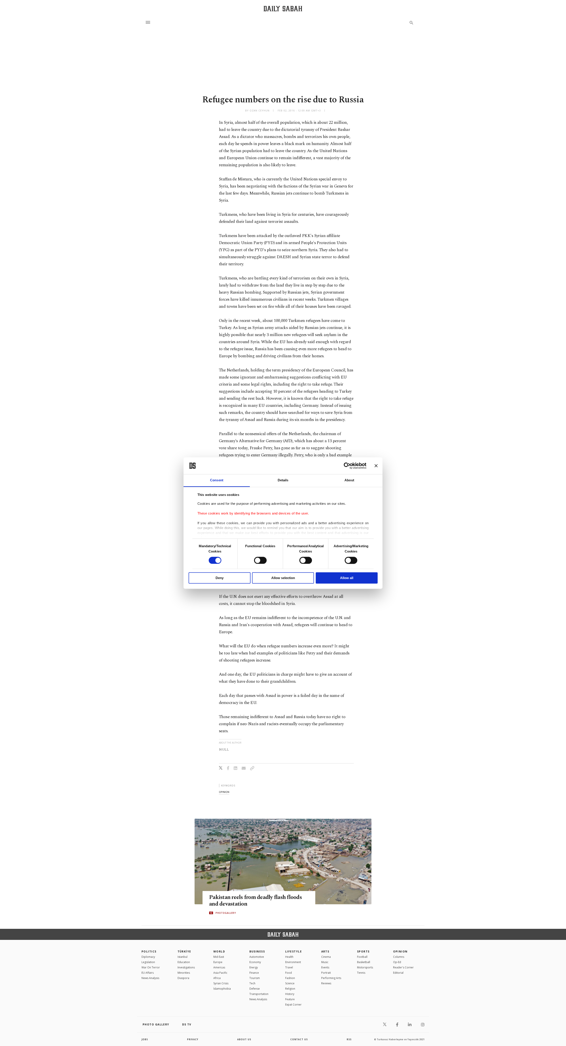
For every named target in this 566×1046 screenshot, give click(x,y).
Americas (219, 967)
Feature (290, 999)
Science (289, 983)
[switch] (260, 560)
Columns (398, 957)
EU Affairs (148, 973)
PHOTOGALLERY (226, 912)
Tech (252, 983)
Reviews (326, 983)
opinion (224, 792)
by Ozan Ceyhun (257, 110)
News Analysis (150, 978)
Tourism (254, 978)
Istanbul (182, 957)
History (289, 994)
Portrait (326, 973)
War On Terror (151, 967)
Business (257, 951)
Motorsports (365, 967)
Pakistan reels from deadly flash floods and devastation (255, 900)
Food (288, 973)
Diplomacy (148, 957)
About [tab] (349, 480)
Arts (325, 951)
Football (362, 957)
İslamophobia (222, 989)
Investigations (186, 967)
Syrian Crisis (220, 983)
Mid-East (218, 957)
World (219, 951)
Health (289, 957)
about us (244, 1039)
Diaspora (183, 978)
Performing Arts (331, 978)
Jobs (145, 1039)
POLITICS (149, 951)
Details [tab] (283, 480)
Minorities (184, 973)
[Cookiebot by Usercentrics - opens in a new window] (347, 465)
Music (324, 962)
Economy (255, 962)
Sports (363, 951)
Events (325, 967)
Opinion (400, 951)
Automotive (256, 957)
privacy (192, 1039)
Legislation (148, 962)
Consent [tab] (216, 480)
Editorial (398, 973)
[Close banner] (376, 465)
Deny (220, 578)
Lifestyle (293, 951)
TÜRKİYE (184, 951)
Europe (217, 962)
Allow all (346, 578)
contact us (299, 1039)
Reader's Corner (403, 967)
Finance (254, 973)
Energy (253, 967)
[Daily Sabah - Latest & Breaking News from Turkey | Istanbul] (283, 8)
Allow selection (283, 578)
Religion (290, 989)
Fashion (290, 978)
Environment (293, 962)
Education (184, 962)
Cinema (326, 957)
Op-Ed (397, 962)
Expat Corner (293, 1004)
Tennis (361, 973)
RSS (349, 1039)
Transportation (258, 994)
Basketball (363, 962)
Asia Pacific (220, 973)
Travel (289, 967)
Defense (254, 989)
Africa (217, 978)
